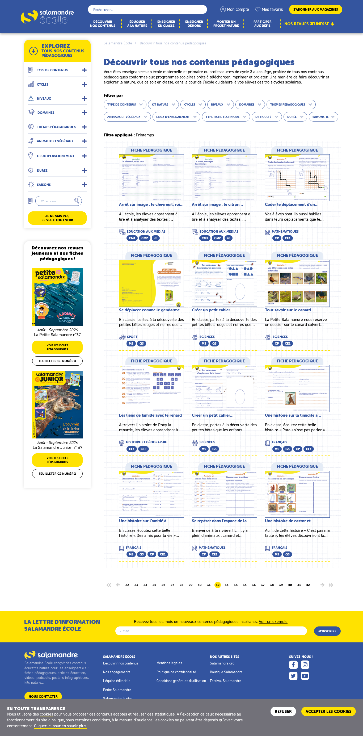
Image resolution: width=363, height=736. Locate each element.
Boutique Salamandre (226, 672)
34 (236, 585)
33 (227, 585)
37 (263, 585)
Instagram (305, 664)
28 (181, 585)
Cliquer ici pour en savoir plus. (60, 725)
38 (272, 585)
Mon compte (238, 9)
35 (245, 585)
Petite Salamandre (117, 690)
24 (145, 585)
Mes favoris (272, 9)
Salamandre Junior (117, 698)
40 (290, 585)
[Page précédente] (118, 585)
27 (172, 585)
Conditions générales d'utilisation (181, 681)
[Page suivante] (322, 585)
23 (136, 585)
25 (154, 585)
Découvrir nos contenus (120, 663)
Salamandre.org (222, 663)
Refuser (283, 711)
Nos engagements (116, 672)
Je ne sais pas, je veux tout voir (57, 218)
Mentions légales (169, 663)
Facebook (293, 664)
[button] (57, 68)
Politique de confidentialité (176, 672)
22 (127, 585)
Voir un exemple (273, 621)
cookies (46, 714)
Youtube (305, 676)
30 (200, 585)
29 (190, 585)
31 (208, 585)
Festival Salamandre (225, 681)
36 (254, 585)
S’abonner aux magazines (315, 9)
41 (299, 585)
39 (281, 585)
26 (163, 585)
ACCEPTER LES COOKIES (329, 711)
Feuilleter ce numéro (57, 361)
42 (308, 585)
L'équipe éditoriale (116, 681)
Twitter (293, 676)
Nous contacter (43, 697)
